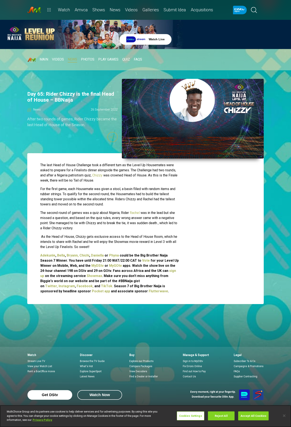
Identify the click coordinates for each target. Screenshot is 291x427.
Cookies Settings (190, 415)
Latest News (87, 376)
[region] (145, 416)
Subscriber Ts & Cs (244, 361)
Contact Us (189, 376)
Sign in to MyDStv (193, 361)
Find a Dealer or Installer (143, 376)
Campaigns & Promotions (249, 366)
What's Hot (86, 366)
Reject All (221, 415)
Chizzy (97, 175)
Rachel (135, 213)
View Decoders (138, 371)
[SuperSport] (258, 394)
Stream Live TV (36, 361)
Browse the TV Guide (92, 361)
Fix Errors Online (192, 366)
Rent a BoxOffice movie (41, 371)
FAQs (237, 371)
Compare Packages (140, 366)
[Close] (284, 415)
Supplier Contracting (245, 376)
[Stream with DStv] (244, 394)
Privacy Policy (42, 419)
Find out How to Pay (194, 371)
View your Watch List (39, 366)
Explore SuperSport (91, 371)
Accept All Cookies (253, 415)
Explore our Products (141, 361)
